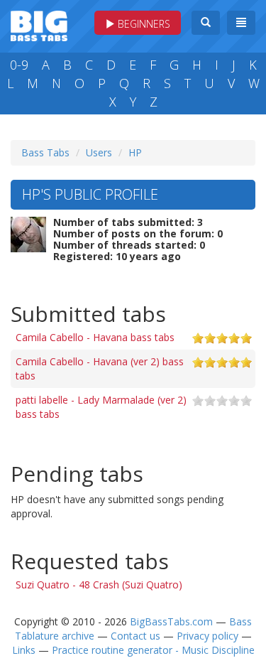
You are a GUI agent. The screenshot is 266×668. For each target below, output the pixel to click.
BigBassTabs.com (171, 621)
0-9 (19, 64)
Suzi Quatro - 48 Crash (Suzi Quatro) (99, 584)
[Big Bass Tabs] (39, 24)
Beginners (142, 24)
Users (99, 152)
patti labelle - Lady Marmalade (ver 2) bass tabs (101, 407)
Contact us (135, 635)
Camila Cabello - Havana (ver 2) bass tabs (100, 368)
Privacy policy (207, 635)
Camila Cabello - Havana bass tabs (95, 337)
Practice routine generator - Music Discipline (153, 650)
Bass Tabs (45, 152)
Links (23, 650)
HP (135, 152)
